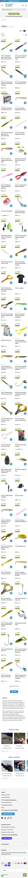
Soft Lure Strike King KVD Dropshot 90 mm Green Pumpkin (7, 624)
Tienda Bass (6, 874)
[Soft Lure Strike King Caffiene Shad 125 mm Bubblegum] (7, 175)
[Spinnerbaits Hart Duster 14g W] (21, 614)
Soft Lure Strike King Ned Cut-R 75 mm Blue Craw (20, 82)
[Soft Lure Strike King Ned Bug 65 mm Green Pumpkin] (7, 537)
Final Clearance (14, 13)
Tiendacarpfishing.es (8, 813)
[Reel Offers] (19, 738)
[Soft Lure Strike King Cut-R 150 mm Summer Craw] (7, 383)
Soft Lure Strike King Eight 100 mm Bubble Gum (21, 520)
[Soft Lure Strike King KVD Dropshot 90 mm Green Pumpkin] (7, 613)
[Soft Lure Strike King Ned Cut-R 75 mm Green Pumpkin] (7, 409)
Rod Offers (7, 746)
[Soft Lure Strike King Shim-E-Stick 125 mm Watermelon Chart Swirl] (7, 46)
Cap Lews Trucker (19, 495)
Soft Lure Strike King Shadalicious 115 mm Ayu (20, 108)
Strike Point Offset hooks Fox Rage (20, 445)
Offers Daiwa (19, 773)
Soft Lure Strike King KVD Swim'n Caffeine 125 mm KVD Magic (21, 368)
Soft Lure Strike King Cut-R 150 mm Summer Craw (7, 393)
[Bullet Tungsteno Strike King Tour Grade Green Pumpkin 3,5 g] (7, 460)
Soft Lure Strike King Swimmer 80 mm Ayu (6, 573)
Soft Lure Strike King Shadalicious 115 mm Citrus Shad (19, 315)
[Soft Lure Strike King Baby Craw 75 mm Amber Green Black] (7, 278)
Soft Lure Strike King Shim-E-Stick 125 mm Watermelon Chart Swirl (6, 57)
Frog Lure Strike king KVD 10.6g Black (7, 496)
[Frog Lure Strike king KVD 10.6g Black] (7, 486)
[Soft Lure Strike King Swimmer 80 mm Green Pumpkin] (21, 252)
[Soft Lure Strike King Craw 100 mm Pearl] (7, 435)
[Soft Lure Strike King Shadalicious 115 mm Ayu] (21, 99)
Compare (21, 30)
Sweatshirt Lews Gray (6, 340)
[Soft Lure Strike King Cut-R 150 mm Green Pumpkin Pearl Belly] (7, 72)
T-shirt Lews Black (19, 288)
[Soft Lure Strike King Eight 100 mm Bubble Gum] (21, 511)
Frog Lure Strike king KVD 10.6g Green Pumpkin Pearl (21, 237)
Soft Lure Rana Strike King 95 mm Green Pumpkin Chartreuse (21, 650)
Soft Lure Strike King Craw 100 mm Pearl (5, 445)
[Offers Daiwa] (19, 766)
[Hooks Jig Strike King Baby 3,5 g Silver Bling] (21, 202)
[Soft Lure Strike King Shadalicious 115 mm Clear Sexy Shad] (7, 357)
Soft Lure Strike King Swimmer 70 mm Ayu (6, 676)
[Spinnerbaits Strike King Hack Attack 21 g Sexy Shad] (21, 149)
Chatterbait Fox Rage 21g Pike (20, 470)
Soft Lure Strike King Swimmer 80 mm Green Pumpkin (20, 263)
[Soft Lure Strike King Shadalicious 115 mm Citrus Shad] (21, 305)
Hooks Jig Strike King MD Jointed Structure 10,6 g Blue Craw (20, 394)
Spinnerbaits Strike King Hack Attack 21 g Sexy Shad (20, 160)
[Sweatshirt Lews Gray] (7, 331)
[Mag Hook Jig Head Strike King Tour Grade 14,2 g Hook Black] (21, 666)
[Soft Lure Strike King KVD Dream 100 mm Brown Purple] (21, 46)
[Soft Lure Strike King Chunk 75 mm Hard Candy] (7, 589)
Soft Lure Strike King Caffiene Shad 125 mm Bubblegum (6, 186)
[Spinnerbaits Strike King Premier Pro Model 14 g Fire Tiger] (7, 226)
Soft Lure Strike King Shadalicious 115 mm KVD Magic (6, 160)
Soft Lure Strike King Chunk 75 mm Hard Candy (6, 599)
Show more (14, 691)
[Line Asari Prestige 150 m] (7, 201)
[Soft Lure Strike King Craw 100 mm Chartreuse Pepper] (21, 331)
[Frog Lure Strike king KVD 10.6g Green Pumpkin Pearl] (21, 226)
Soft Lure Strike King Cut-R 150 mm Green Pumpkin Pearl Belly (7, 83)
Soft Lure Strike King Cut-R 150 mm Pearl (7, 262)
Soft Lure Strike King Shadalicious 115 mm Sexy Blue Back (21, 574)
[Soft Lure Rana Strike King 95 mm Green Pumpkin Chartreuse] (21, 640)
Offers (5, 19)
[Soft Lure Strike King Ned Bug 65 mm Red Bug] (21, 176)
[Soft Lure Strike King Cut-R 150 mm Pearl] (7, 252)
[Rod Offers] (7, 738)
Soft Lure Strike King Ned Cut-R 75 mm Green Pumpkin (6, 420)
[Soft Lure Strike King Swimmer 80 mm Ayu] (7, 563)
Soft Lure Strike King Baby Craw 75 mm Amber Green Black (6, 289)
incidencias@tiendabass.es (10, 800)
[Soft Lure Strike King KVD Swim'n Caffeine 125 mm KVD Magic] (21, 357)
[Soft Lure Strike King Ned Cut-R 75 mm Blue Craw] (21, 73)
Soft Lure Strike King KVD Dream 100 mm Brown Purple (21, 57)
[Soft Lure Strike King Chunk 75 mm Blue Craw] (21, 409)
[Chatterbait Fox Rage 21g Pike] (21, 460)
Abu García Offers (7, 773)
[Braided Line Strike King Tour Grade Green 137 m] (7, 99)
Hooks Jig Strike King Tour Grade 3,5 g (7, 649)
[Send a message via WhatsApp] (2, 875)
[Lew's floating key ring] (21, 537)
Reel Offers (20, 746)
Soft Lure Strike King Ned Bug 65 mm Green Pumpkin (6, 547)
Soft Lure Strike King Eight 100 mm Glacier (20, 133)
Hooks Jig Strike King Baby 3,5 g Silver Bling (20, 211)
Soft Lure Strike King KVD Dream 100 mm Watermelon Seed (7, 134)
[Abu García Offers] (7, 766)
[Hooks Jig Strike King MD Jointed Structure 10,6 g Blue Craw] (21, 383)
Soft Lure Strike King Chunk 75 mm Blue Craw (20, 419)
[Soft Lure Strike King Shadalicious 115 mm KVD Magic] (7, 149)
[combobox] (14, 9)
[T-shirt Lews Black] (21, 279)
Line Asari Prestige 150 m (7, 211)
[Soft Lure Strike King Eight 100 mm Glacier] (21, 123)
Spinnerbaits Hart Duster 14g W (20, 623)
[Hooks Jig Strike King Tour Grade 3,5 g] (7, 640)
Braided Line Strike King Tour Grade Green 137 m (6, 108)
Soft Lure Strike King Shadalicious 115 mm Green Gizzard (5, 521)
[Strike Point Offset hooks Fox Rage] (21, 435)
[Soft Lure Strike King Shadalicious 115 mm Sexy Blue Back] (21, 563)
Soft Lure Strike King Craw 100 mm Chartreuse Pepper (21, 342)
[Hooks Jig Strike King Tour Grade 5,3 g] (21, 589)
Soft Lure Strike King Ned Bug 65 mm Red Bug (20, 185)
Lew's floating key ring (20, 546)
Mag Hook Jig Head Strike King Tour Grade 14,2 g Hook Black (20, 677)
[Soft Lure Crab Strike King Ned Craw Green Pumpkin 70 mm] (7, 305)
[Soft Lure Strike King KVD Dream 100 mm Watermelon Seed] (7, 123)
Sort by (2, 33)
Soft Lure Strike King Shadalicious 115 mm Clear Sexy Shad (7, 368)
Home (2, 19)
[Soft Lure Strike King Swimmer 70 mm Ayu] (7, 666)
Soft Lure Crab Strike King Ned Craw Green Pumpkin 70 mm (7, 315)
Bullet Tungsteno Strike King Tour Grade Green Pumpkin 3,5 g (6, 471)
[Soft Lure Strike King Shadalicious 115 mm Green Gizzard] (7, 511)
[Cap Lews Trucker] (21, 486)
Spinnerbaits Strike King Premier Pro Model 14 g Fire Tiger (6, 237)
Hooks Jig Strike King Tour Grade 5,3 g (21, 599)
